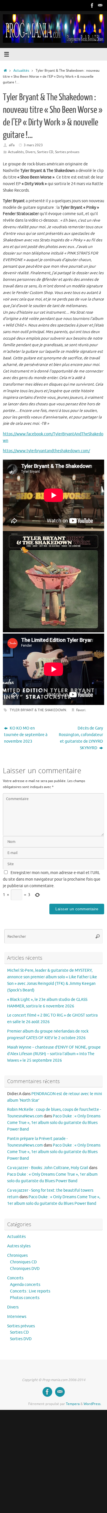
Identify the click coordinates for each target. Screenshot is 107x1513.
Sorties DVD (21, 1338)
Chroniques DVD (25, 1268)
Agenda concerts (25, 1284)
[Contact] (100, 5)
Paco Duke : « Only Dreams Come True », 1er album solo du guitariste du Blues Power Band (53, 1123)
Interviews (16, 1316)
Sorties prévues (67, 152)
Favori (80, 710)
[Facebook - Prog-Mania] (92, 5)
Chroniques (17, 1255)
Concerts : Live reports (30, 1291)
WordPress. (92, 1404)
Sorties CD (45, 152)
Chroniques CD (23, 1262)
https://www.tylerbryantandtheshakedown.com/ (46, 450)
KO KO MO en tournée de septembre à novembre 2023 (25, 735)
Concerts (15, 1278)
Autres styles (19, 1246)
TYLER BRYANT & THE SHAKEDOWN (38, 710)
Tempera (73, 1404)
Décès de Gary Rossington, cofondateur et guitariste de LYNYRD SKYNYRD (81, 738)
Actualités (21, 70)
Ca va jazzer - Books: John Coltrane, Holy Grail (47, 1167)
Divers (30, 152)
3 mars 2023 (33, 145)
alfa (12, 145)
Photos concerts (24, 1297)
